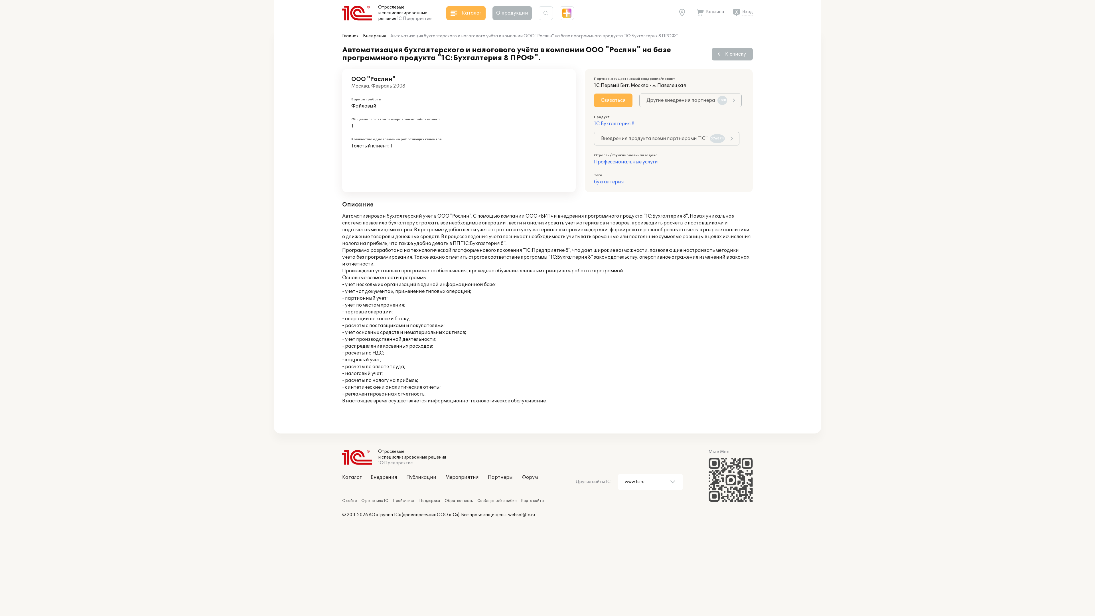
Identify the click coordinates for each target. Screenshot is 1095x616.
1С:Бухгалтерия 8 (614, 124)
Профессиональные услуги (626, 162)
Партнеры (500, 477)
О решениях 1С (374, 501)
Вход (747, 11)
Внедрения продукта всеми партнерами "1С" (662, 138)
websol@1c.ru (521, 514)
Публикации (421, 477)
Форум (530, 477)
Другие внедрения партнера (686, 100)
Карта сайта (532, 501)
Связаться (613, 100)
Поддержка (429, 501)
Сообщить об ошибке (496, 501)
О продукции (512, 13)
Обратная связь (459, 501)
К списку (735, 54)
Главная (350, 36)
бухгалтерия (609, 182)
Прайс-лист (404, 501)
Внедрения (374, 36)
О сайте (349, 501)
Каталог (352, 477)
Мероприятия (462, 477)
